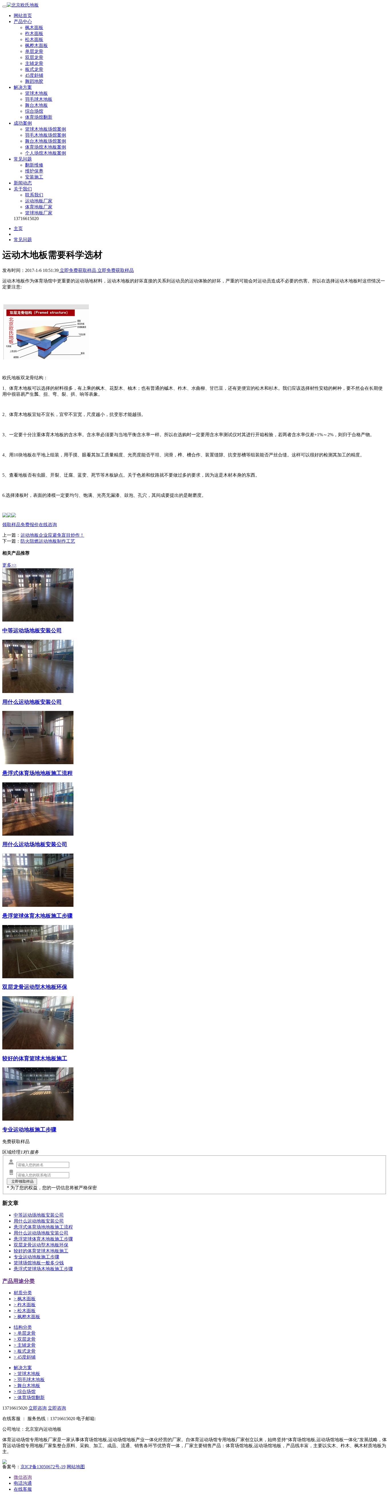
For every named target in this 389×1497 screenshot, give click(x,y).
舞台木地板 (36, 105)
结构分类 (23, 1327)
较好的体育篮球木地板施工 (41, 1250)
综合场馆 (34, 111)
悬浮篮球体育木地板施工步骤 (43, 1238)
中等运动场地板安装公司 (39, 1215)
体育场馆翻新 (38, 117)
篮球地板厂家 (38, 212)
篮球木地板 (36, 93)
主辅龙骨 (34, 63)
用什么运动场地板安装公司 (41, 1233)
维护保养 (34, 171)
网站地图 (76, 1466)
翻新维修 (34, 165)
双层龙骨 (34, 57)
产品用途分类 (18, 1281)
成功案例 (23, 123)
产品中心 (23, 21)
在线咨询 (48, 524)
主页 (18, 228)
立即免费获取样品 (78, 270)
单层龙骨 (34, 51)
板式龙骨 (34, 69)
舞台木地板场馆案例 (45, 141)
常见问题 (23, 159)
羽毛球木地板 (38, 99)
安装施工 (34, 177)
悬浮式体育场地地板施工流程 (43, 1227)
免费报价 (30, 524)
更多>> (9, 565)
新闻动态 (23, 183)
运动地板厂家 (38, 200)
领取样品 (11, 524)
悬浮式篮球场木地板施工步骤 (43, 1268)
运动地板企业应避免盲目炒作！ (52, 535)
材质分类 (23, 1292)
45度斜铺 (34, 75)
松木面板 (34, 39)
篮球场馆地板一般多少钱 (39, 1262)
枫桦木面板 (36, 45)
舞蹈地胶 (34, 81)
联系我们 (34, 194)
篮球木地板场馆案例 (45, 129)
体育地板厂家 (38, 206)
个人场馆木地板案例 (45, 153)
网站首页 (23, 15)
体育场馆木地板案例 (45, 147)
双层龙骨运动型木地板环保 (41, 1244)
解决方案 (23, 87)
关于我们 (23, 188)
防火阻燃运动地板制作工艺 (48, 541)
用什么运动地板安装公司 (39, 1221)
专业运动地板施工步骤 (36, 1256)
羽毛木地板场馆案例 (45, 135)
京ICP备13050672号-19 (43, 1466)
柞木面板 (34, 33)
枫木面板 (34, 27)
